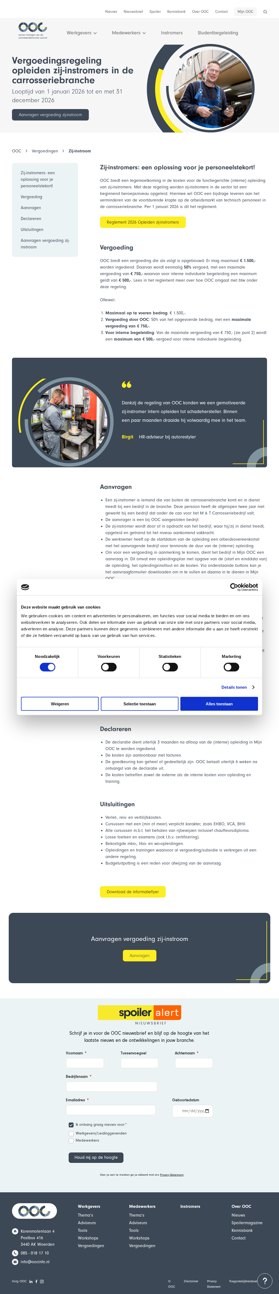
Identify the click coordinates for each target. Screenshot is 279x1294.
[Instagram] (42, 1281)
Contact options (264, 1281)
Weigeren (60, 703)
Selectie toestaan (139, 703)
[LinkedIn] (31, 1281)
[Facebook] (36, 1281)
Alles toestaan (219, 703)
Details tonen (234, 687)
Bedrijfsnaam (77, 1077)
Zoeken (265, 13)
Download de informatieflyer (133, 891)
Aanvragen (140, 955)
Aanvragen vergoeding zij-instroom (50, 114)
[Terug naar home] (33, 33)
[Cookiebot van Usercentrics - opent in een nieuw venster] (234, 587)
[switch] (109, 667)
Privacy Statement (171, 1174)
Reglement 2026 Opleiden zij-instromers (143, 222)
